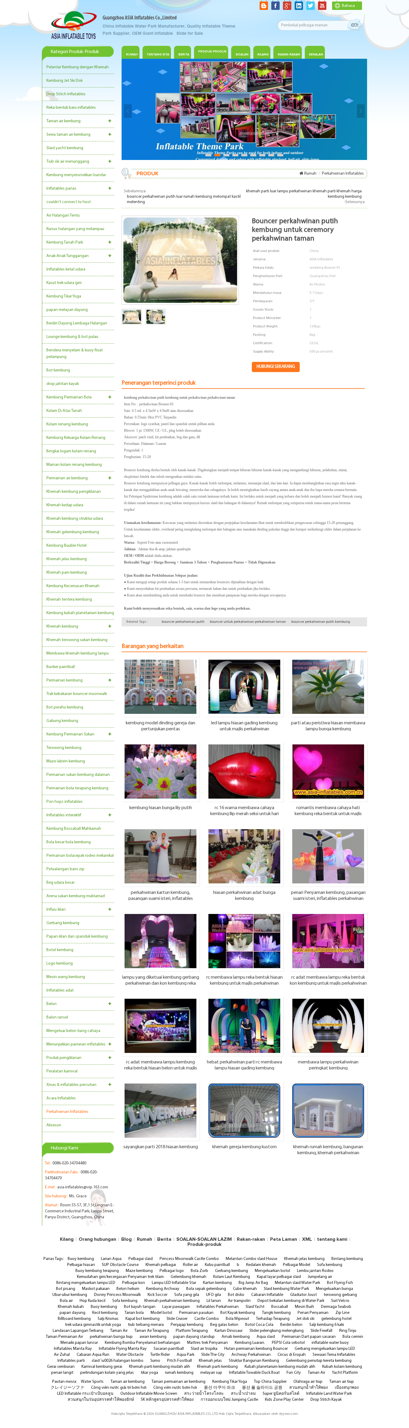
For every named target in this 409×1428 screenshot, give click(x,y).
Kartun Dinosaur (229, 1331)
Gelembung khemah (188, 1277)
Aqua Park (185, 1355)
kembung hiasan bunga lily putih (160, 808)
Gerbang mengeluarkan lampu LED (325, 1349)
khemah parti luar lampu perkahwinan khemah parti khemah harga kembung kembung (304, 194)
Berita (183, 54)
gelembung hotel (336, 1319)
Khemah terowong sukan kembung (76, 640)
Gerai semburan (61, 1366)
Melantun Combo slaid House (251, 1259)
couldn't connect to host (68, 202)
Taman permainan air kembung (178, 1381)
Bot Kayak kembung (237, 1313)
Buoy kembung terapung (97, 1271)
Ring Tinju (347, 1331)
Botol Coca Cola (259, 1325)
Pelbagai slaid (140, 1259)
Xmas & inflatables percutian (71, 1085)
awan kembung (153, 1337)
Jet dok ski (305, 1319)
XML (307, 1239)
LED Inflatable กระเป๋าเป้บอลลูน (85, 1393)
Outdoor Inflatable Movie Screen (148, 1393)
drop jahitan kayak (62, 384)
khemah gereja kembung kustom (244, 1147)
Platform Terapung (192, 1331)
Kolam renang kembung (67, 424)
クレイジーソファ (67, 1387)
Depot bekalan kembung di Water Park (290, 1301)
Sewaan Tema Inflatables (334, 1355)
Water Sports (92, 1381)
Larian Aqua (111, 1259)
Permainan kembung (64, 680)
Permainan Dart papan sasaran (309, 1337)
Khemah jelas (210, 1361)
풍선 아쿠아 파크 (219, 1387)
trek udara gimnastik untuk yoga (93, 1325)
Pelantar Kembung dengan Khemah (77, 67)
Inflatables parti (71, 1361)
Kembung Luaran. (250, 1343)
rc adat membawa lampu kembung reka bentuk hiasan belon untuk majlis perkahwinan (160, 1065)
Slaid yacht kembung (64, 148)
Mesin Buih (304, 1307)
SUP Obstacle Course (120, 1265)
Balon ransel (57, 1017)
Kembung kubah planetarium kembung (80, 613)
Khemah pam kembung (66, 572)
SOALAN (242, 54)
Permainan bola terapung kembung (77, 788)
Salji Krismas (108, 1319)
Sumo (155, 1361)
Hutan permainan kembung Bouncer (256, 1349)
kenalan (316, 54)
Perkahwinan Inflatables (67, 1112)
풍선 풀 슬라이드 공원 (262, 1387)
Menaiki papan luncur (79, 1343)
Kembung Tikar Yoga (63, 296)
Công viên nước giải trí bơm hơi (118, 1387)
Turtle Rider (160, 1355)
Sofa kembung (329, 1265)
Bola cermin (353, 1337)
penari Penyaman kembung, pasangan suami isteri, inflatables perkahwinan (328, 895)
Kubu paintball (217, 1265)
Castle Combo (206, 1319)
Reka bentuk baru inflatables (71, 107)
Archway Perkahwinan (251, 1355)
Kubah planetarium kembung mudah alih (280, 1366)
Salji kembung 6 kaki (326, 1325)
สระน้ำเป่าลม (243, 1393)
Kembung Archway (162, 1289)
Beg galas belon (224, 1325)
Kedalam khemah (261, 1265)
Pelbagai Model (296, 1265)
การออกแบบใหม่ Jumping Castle (229, 1399)
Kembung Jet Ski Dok (64, 80)
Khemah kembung (62, 626)
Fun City (294, 1372)
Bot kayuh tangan (139, 1307)
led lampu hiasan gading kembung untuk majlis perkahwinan (244, 726)
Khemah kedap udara (64, 505)
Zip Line (342, 1313)
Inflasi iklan (56, 909)
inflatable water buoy (330, 1343)
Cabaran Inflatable (267, 1295)
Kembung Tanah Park (64, 242)
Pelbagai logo (172, 1271)
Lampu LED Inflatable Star (174, 1283)
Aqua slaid (266, 1337)
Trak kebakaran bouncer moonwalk (76, 694)
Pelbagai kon (133, 1283)
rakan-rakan (289, 54)
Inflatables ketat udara (65, 269)
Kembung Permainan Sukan (70, 734)
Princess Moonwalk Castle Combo (189, 1259)
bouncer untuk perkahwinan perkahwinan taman (248, 622)
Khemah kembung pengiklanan (73, 491)
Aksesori (53, 1125)
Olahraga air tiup (307, 1381)
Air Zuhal (62, 1355)
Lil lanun (214, 1301)
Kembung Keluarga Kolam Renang (75, 438)
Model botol (161, 1313)
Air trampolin (239, 1301)
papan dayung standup (194, 1337)
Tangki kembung (276, 1313)
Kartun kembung (217, 1283)
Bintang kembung (347, 1259)
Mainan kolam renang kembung (74, 465)
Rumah (132, 54)
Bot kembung (58, 370)
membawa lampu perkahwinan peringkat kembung (328, 1065)
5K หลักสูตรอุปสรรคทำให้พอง (167, 1399)
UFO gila (213, 1295)
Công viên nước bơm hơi (175, 1387)
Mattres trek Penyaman (207, 1343)
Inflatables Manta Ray (73, 1349)
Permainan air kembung (67, 478)
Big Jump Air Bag (253, 1283)
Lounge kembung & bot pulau (72, 337)
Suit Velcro (340, 1301)
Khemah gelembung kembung (72, 532)
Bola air (66, 1301)
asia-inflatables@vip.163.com (82, 1187)
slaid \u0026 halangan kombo (117, 1361)
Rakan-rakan (251, 1239)
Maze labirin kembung (65, 761)
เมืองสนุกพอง (347, 1387)
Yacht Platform (345, 1372)
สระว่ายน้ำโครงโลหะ (204, 1393)
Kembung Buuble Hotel (66, 545)
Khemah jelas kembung (66, 559)
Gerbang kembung (62, 923)
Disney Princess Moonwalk (117, 1295)
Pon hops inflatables (64, 802)
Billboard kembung (74, 1319)
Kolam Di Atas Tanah (64, 411)
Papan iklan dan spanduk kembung (77, 936)
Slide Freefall (321, 1331)
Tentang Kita (158, 54)
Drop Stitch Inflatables (66, 94)
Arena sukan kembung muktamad (75, 896)
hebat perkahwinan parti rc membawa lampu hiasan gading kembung (244, 1065)
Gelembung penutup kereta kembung (319, 1361)
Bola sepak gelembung (206, 1289)
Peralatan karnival (62, 1071)
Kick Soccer (157, 1295)
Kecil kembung (105, 1313)
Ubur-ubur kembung (69, 1295)
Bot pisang (65, 1289)
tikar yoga (149, 1372)
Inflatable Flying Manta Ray (123, 1349)
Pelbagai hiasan (81, 1265)
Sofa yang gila (186, 1295)
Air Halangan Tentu (63, 215)
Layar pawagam (176, 1307)
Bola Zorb (199, 1271)
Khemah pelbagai (161, 1265)
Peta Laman (283, 1239)
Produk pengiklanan (63, 1058)
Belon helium (127, 1289)
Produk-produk (212, 51)
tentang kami (332, 1239)
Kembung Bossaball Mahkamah (73, 828)
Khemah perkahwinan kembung (172, 1301)
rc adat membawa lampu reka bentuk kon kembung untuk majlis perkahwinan (328, 980)
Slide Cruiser (176, 1319)
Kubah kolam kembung (342, 1366)
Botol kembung (59, 950)
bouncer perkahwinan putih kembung (320, 622)
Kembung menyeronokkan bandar (76, 175)
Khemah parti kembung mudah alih (159, 1366)
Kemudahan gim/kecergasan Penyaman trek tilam (120, 1277)
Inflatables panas (61, 188)
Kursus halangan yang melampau (75, 229)
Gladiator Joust (303, 1295)
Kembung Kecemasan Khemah (72, 586)
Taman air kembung (63, 121)
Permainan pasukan (196, 1313)
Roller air (190, 1265)
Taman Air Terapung (151, 1331)
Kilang (67, 1239)
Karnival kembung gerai (101, 1366)
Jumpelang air (320, 1277)
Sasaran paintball (169, 1349)
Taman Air (119, 1331)
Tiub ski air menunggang (67, 161)
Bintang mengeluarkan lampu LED (85, 1283)
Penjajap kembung (187, 1325)
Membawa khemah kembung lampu (77, 653)
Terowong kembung (63, 748)
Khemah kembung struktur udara (74, 518)
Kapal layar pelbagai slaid (279, 1277)
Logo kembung (59, 963)
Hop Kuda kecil (92, 1301)
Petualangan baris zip (65, 869)
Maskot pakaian (96, 1289)
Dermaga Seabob (336, 1307)
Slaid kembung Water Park (286, 1289)
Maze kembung (139, 1271)
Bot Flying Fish (340, 1283)
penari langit (62, 1372)
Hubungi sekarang (276, 367)
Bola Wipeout (237, 1319)
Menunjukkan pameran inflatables (75, 1044)
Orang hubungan (97, 1239)
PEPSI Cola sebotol (288, 1343)
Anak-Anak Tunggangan (67, 256)
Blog (126, 1239)
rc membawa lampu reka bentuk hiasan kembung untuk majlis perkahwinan (244, 980)
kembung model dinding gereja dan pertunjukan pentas (160, 726)
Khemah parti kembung (217, 1366)
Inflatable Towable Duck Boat (254, 1372)
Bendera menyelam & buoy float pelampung (74, 353)
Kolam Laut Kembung (231, 1277)
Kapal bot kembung (142, 1319)
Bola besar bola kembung (68, 842)
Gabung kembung (62, 721)
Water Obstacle (129, 1355)
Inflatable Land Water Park (329, 1393)
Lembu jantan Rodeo (315, 1271)
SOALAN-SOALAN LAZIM (204, 1239)
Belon (51, 1004)
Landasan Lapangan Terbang (78, 1331)
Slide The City (213, 1355)
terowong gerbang (340, 1295)
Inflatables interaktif (63, 815)
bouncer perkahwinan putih (183, 622)
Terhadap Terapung (273, 1319)
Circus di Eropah (292, 1355)
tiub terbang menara (146, 1325)
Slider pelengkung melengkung (276, 1331)
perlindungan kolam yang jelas (107, 1372)
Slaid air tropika (204, 1349)
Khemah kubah (71, 1307)
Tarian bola (134, 1313)
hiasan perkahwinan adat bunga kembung (244, 895)
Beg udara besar (60, 882)
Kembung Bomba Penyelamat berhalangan (142, 1343)
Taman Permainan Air (64, 1337)
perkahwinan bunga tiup (111, 1337)
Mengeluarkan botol (272, 1271)
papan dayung (72, 1313)
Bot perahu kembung (64, 707)
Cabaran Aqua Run (93, 1355)
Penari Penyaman (313, 1313)
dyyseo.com (288, 1414)
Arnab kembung (236, 1337)
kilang (263, 54)
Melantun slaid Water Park (297, 1283)
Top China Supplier (270, 1381)
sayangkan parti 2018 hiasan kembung (160, 1147)
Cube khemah (245, 1289)
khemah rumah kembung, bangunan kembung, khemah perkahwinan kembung (328, 1150)
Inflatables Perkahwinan (218, 1307)
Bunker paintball (60, 667)
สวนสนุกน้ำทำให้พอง (308, 1387)
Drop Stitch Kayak (326, 1399)
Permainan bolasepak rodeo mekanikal (80, 855)
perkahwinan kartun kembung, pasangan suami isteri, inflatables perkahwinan (160, 895)
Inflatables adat (60, 990)
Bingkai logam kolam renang (71, 451)
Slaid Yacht (255, 1307)
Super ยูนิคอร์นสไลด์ (281, 1393)
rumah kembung (179, 1372)
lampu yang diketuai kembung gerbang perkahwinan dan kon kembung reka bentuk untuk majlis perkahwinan (160, 980)
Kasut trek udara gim (64, 283)
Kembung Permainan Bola (69, 397)
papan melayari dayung (67, 310)
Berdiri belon (291, 1325)
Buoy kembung (81, 1259)
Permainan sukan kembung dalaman (78, 775)
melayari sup (211, 1372)
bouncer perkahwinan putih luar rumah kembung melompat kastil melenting (184, 199)
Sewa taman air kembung (68, 134)
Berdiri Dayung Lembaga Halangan (76, 323)
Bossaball (279, 1307)
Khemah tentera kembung (69, 599)
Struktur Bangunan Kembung (254, 1361)
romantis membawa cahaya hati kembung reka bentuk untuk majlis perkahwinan (328, 811)
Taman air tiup (341, 1381)
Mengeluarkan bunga (334, 1289)
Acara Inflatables (61, 1098)
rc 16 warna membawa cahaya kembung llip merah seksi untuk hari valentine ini (244, 811)
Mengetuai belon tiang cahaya (73, 1031)
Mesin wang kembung (65, 977)
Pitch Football (179, 1361)
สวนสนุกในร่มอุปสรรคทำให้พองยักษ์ (101, 1399)
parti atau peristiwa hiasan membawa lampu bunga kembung (328, 726)
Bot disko (236, 1295)
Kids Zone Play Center (284, 1399)
